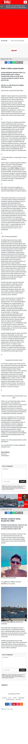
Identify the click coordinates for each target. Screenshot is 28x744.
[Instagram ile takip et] (17, 704)
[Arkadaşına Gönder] (16, 62)
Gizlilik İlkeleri (21, 698)
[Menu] (25, 2)
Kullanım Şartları (10, 699)
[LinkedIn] (11, 62)
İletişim (14, 698)
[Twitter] (8, 62)
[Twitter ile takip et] (10, 704)
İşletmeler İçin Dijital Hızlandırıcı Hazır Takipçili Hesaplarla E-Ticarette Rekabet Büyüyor (16, 6)
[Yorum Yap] (22, 62)
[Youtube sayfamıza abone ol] (14, 704)
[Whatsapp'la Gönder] (14, 62)
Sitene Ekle (18, 699)
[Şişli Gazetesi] (6, 2)
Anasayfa (4, 698)
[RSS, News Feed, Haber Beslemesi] (21, 704)
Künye (9, 698)
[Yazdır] (19, 62)
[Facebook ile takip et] (7, 704)
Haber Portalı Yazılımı (8, 709)
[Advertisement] (14, 24)
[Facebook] (6, 62)
